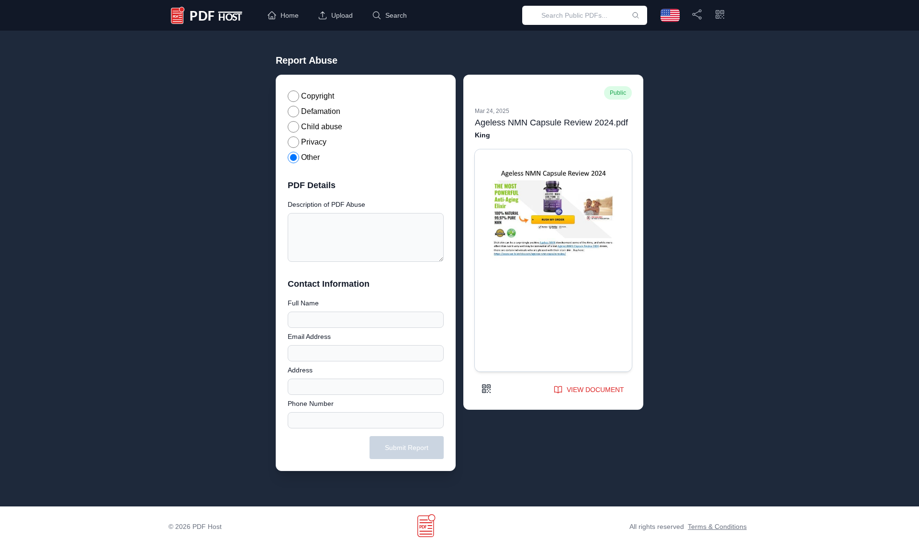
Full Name (303, 303)
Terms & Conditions (717, 526)
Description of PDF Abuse (326, 204)
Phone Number (311, 403)
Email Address (309, 336)
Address (300, 370)
